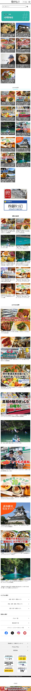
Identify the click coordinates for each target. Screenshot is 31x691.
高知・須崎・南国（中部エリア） (18, 603)
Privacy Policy (20, 646)
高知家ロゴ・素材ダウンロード (18, 643)
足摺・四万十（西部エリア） (19, 599)
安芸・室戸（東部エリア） (19, 608)
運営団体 (20, 650)
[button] (27, 7)
